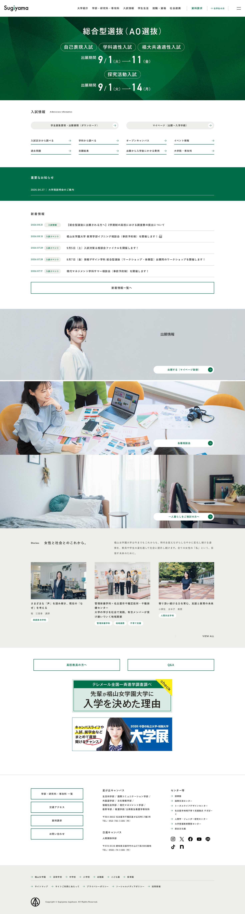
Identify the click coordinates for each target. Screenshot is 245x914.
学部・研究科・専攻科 (106, 8)
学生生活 (143, 8)
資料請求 (197, 8)
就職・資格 (159, 8)
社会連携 (175, 8)
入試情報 (128, 8)
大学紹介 (82, 8)
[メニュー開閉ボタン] (236, 8)
